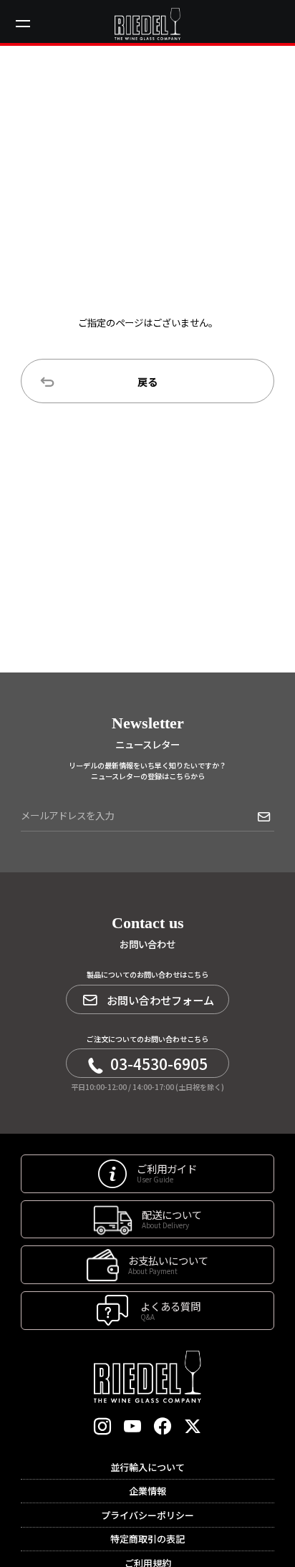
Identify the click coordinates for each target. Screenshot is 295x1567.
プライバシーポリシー (147, 1515)
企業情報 (147, 1491)
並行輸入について (147, 1467)
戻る (147, 381)
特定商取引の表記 (147, 1539)
